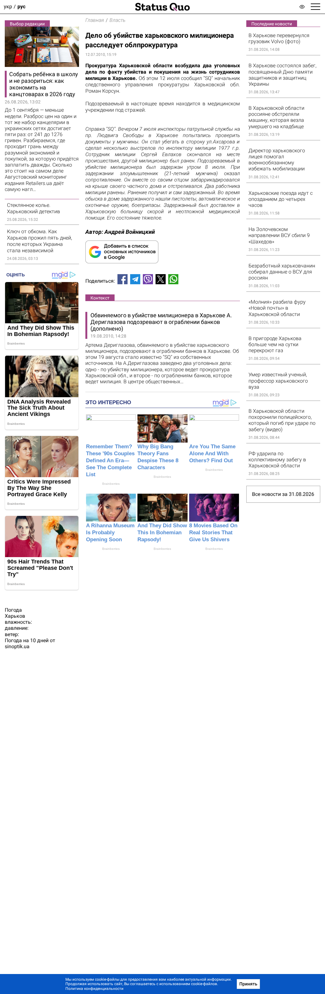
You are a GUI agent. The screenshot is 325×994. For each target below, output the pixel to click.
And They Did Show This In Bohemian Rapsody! (162, 533)
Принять (248, 983)
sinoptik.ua (17, 646)
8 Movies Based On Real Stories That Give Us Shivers (213, 533)
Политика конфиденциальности (94, 988)
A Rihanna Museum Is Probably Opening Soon (110, 533)
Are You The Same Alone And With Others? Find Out (212, 454)
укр (8, 7)
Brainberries (111, 483)
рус (21, 7)
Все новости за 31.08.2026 (283, 494)
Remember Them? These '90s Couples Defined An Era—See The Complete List (110, 460)
